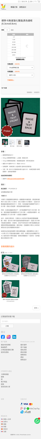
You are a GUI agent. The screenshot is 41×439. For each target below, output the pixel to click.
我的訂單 (24, 1)
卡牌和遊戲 (5, 374)
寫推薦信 (29, 92)
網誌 (22, 357)
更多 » (36, 308)
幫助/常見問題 (5, 345)
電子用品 (4, 382)
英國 (4, 426)
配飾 (2, 384)
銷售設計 (23, 359)
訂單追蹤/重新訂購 (7, 350)
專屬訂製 (14, 7)
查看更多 (36, 92)
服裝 (2, 377)
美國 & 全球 (7, 419)
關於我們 (23, 345)
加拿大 (5, 421)
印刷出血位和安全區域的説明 (15, 179)
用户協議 (23, 347)
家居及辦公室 (5, 387)
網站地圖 (23, 352)
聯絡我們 (4, 347)
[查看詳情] (17, 64)
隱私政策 (23, 350)
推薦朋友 (23, 355)
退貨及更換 (5, 352)
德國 (4, 424)
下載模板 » (10, 80)
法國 (4, 431)
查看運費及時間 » (20, 59)
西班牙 (5, 429)
